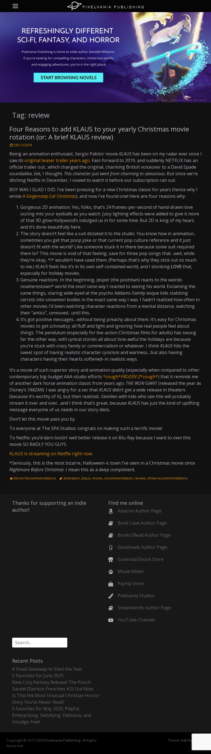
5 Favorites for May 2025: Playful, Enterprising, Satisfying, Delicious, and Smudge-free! (51, 715)
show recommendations (167, 478)
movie (97, 478)
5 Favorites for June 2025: (38, 676)
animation (71, 478)
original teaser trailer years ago (57, 160)
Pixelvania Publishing (62, 740)
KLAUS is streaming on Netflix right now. (51, 454)
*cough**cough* (130, 377)
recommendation (118, 478)
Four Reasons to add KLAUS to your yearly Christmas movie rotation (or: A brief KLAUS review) (99, 132)
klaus (86, 478)
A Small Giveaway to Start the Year (47, 669)
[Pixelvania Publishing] (105, 6)
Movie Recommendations (35, 478)
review (140, 478)
